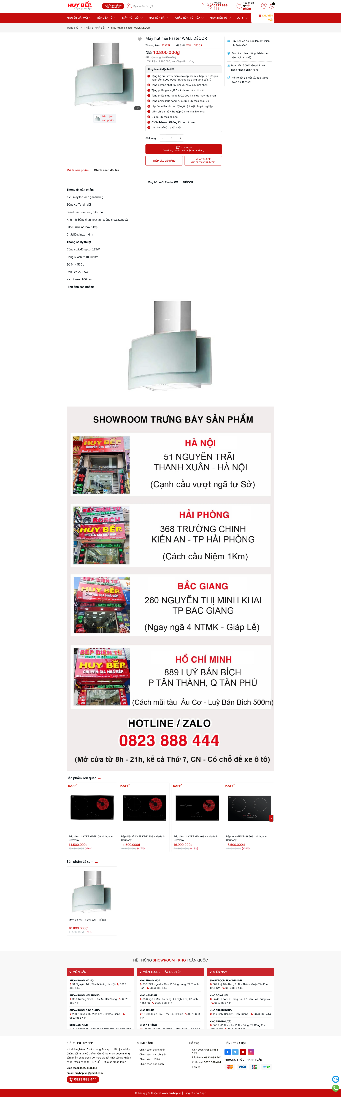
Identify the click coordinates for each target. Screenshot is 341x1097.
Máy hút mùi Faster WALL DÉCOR (88, 919)
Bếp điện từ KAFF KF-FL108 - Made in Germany (143, 838)
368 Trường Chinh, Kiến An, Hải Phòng (95, 999)
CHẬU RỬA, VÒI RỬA (188, 17)
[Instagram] (251, 1052)
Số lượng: (151, 138)
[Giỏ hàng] (271, 6)
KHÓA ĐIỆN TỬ (219, 17)
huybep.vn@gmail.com (89, 1072)
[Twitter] (235, 1052)
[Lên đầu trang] (335, 1070)
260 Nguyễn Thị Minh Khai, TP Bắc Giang (96, 1013)
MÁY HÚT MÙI (131, 17)
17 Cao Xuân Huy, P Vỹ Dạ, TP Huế (163, 1013)
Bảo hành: (206, 1057)
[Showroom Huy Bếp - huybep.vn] (83, 6)
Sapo (203, 1093)
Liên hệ (196, 1066)
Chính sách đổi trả (149, 1059)
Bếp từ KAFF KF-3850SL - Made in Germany (246, 838)
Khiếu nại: (206, 1062)
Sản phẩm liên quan (81, 778)
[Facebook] (227, 1052)
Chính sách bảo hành (151, 1063)
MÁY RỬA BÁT (158, 17)
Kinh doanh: (205, 1051)
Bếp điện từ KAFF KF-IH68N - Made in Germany (196, 838)
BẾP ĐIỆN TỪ (105, 17)
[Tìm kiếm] (130, 6)
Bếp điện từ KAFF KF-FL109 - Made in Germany (91, 838)
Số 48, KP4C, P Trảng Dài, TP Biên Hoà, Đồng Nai (241, 999)
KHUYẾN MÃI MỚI (78, 17)
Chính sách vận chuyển (152, 1054)
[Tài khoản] (264, 6)
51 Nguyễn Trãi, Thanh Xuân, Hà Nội (93, 984)
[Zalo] (335, 1079)
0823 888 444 (220, 7)
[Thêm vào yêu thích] (140, 38)
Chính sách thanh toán (152, 1049)
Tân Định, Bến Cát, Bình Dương (231, 1013)
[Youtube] (243, 1052)
